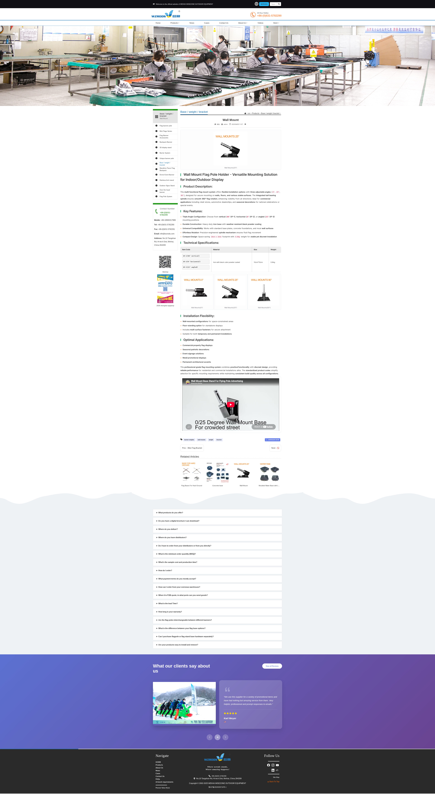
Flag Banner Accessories (164, 137)
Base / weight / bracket (270, 113)
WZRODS (264, 4)
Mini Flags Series (166, 131)
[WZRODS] (166, 14)
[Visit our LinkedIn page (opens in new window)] (273, 767)
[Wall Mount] (244, 472)
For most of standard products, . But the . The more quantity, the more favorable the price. (214, 555)
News (192, 23)
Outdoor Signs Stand (167, 185)
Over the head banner (165, 191)
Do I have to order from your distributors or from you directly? (184, 546)
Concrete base (217, 485)
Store (275, 23)
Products (174, 23)
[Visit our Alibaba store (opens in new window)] (277, 767)
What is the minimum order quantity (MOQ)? (177, 554)
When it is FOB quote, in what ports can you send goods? (183, 595)
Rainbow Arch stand (167, 180)
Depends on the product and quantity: (176, 605)
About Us (242, 23)
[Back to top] (430, 778)
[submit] (279, 4)
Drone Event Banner (167, 175)
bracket (219, 440)
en (249, 113)
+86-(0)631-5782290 (269, 15)
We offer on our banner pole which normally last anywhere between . (196, 613)
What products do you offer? (170, 513)
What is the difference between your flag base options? (181, 628)
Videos (260, 23)
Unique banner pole (167, 158)
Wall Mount (244, 485)
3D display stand (166, 147)
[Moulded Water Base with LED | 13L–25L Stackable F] (270, 472)
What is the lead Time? (168, 603)
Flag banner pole (166, 126)
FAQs (158, 776)
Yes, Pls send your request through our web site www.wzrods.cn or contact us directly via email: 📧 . (194, 522)
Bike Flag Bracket (195, 448)
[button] (256, 4)
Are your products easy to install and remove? (178, 645)
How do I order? (165, 570)
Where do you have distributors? (172, 537)
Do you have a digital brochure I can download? (178, 521)
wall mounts (201, 440)
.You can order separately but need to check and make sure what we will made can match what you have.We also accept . (198, 638)
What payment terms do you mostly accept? (177, 579)
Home (158, 23)
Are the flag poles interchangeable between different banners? (185, 620)
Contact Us (223, 23)
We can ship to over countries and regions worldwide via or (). (204, 530)
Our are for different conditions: (180, 629)
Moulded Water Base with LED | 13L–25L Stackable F (278, 485)
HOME (158, 759)
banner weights (189, 440)
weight (211, 440)
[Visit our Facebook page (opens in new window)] (269, 762)
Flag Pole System (166, 196)
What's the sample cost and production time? (177, 562)
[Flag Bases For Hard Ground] (192, 472)
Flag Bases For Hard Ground (191, 485)
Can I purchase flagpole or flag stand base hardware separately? (186, 636)
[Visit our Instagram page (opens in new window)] (273, 762)
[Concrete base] (218, 472)
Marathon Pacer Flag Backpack (167, 169)
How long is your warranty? (170, 612)
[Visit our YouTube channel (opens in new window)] (277, 762)
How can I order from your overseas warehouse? (179, 587)
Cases (206, 23)
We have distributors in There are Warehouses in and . (216, 539)
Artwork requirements (164, 779)
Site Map (276, 774)
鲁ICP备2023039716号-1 (217, 784)
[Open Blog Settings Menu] (430, 784)
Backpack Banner (166, 142)
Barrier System (165, 153)
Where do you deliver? (168, 529)
